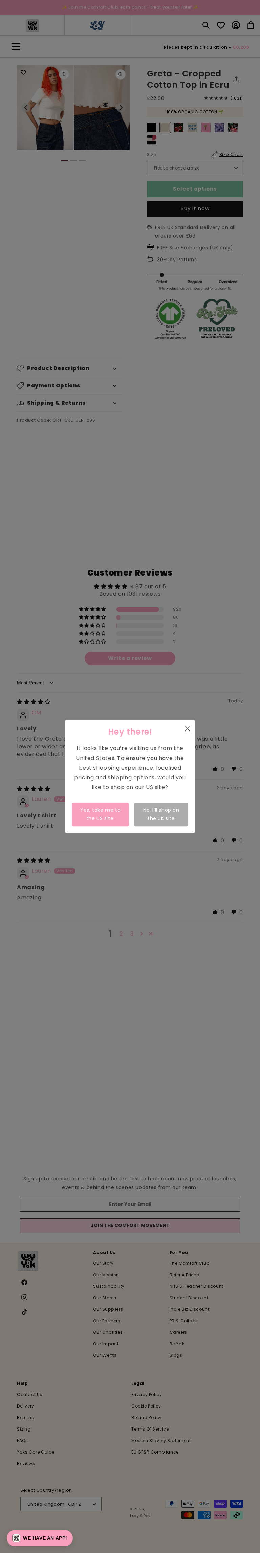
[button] (40, 1538)
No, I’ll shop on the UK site (161, 814)
